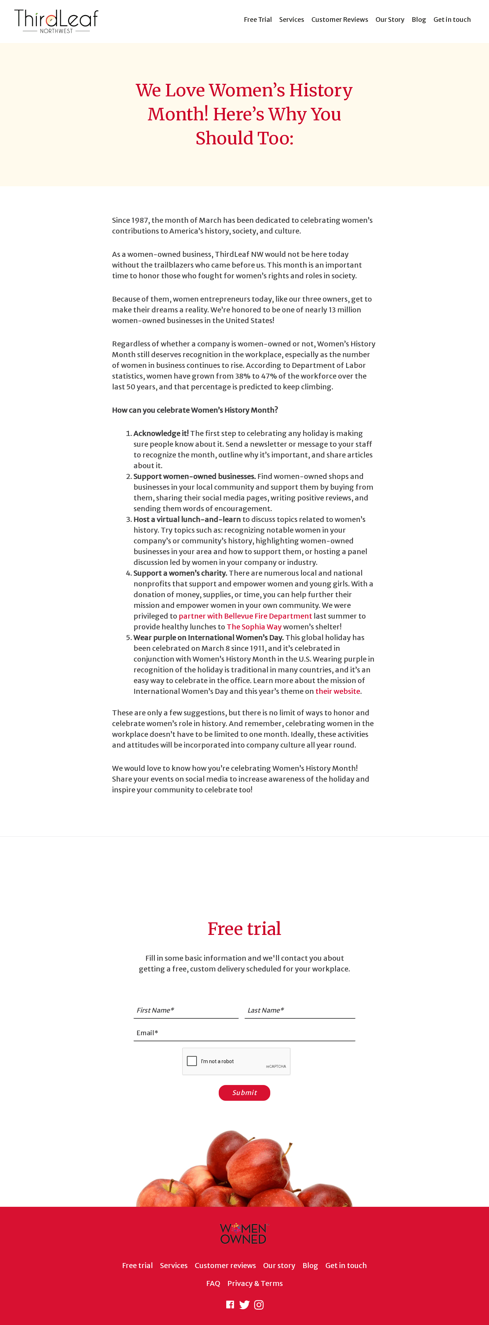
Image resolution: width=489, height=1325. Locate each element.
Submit (244, 1093)
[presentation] (236, 1062)
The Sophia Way (255, 626)
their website (337, 691)
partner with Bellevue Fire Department (245, 615)
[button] (230, 1305)
